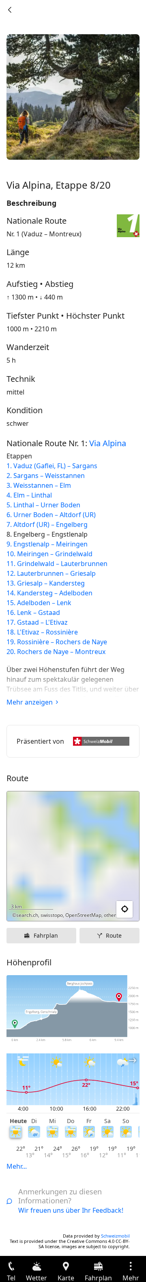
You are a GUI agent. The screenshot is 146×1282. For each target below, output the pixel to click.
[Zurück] (9, 10)
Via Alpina (107, 443)
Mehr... (16, 1166)
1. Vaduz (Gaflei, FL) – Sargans (51, 465)
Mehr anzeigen (29, 702)
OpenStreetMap (83, 915)
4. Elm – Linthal (29, 495)
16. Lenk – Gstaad (33, 612)
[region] (73, 856)
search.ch (27, 915)
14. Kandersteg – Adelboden (49, 592)
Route (114, 935)
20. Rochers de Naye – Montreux (55, 651)
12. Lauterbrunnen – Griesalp (51, 573)
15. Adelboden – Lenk (38, 602)
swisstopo (52, 915)
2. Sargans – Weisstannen (45, 475)
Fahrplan (46, 935)
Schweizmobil (115, 1236)
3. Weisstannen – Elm (38, 485)
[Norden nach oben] (102, 909)
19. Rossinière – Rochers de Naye (56, 641)
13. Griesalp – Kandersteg (45, 583)
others (111, 915)
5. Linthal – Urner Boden (43, 504)
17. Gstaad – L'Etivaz (37, 622)
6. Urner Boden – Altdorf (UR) (51, 514)
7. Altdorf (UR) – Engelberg (47, 524)
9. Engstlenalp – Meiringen (47, 544)
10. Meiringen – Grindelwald (49, 553)
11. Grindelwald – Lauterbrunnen (56, 563)
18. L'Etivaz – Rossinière (42, 632)
